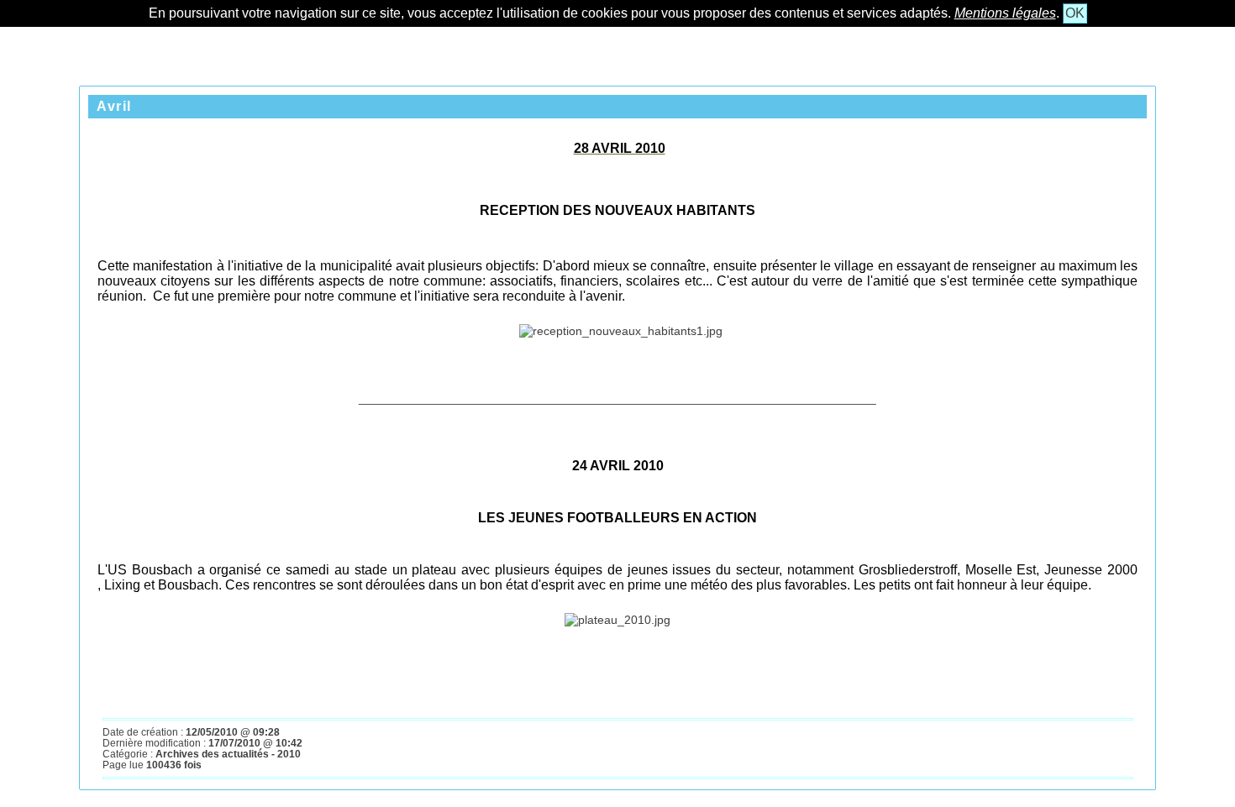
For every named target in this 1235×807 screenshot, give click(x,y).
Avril (114, 106)
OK (1075, 13)
